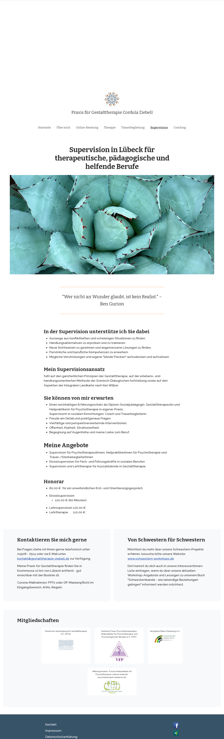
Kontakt (51, 724)
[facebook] (176, 725)
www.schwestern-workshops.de (151, 558)
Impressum (53, 730)
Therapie (110, 127)
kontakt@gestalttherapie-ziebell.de (43, 558)
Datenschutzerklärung (61, 736)
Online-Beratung (87, 127)
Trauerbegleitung (133, 127)
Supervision (159, 127)
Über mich (63, 127)
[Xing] (176, 733)
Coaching (180, 127)
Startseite (44, 127)
